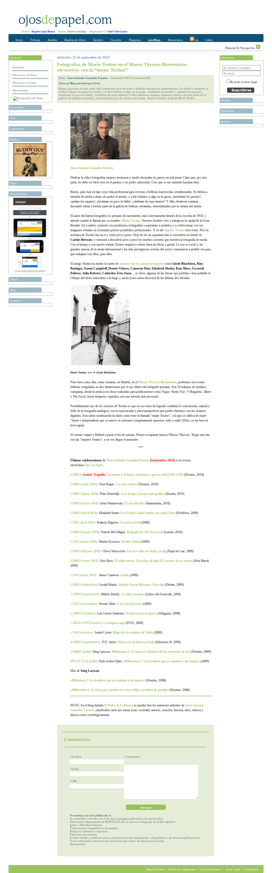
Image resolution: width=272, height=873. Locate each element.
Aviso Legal (232, 869)
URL (74, 781)
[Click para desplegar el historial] (258, 47)
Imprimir (18, 67)
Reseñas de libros (75, 39)
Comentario (133, 756)
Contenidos (251, 869)
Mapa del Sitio (155, 869)
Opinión (98, 39)
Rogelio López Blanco (43, 31)
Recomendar (20, 90)
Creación (115, 39)
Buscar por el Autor (25, 75)
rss (196, 39)
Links (209, 39)
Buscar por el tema (24, 82)
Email (75, 768)
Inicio (19, 39)
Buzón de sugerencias (181, 869)
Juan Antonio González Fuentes (87, 77)
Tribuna (35, 39)
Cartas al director (210, 869)
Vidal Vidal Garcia (117, 31)
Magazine (135, 39)
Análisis (52, 39)
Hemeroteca (175, 39)
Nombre (76, 756)
